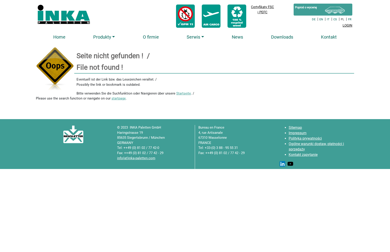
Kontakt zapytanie (303, 155)
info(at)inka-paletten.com (136, 158)
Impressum (297, 133)
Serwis (193, 37)
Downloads (282, 37)
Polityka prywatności (305, 138)
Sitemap (295, 127)
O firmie (151, 37)
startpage (118, 98)
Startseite (183, 93)
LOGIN (347, 25)
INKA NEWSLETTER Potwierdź (59, 134)
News (237, 37)
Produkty (102, 37)
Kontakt (329, 37)
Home (59, 37)
